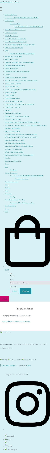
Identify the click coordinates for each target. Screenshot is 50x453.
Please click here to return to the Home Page (16, 321)
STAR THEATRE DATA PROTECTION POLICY (21, 137)
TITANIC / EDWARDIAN (13, 149)
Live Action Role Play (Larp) (13, 101)
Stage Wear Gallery (10, 206)
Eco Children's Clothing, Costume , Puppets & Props (21, 80)
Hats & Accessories (11, 92)
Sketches (7, 158)
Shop (6, 51)
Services (7, 188)
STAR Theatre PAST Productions (15, 30)
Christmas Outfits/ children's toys (15, 66)
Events (7, 164)
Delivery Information (11, 173)
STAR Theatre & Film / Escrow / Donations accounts (21, 134)
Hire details (13, 170)
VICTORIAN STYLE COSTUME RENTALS (29, 27)
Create (28, 365)
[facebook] (27, 428)
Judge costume (9, 95)
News (6, 185)
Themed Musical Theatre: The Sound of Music (19, 146)
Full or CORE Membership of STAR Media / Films (20, 89)
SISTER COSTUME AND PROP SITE (22, 54)
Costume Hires (9, 21)
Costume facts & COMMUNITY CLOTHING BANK (21, 18)
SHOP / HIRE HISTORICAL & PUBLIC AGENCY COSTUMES (25, 125)
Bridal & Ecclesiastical (11, 60)
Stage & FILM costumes (12, 131)
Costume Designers (11, 15)
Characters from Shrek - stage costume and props (19, 62)
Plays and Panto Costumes (13, 119)
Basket (14, 291)
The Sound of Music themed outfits (15, 143)
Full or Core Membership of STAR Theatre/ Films (20, 45)
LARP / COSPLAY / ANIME (14, 48)
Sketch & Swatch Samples (12, 128)
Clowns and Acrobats (11, 68)
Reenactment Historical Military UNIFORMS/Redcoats (22, 122)
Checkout (25, 291)
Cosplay (7, 74)
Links (6, 191)
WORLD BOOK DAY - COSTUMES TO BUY (19, 155)
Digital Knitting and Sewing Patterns (16, 77)
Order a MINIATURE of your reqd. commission (19, 104)
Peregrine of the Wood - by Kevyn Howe (17, 116)
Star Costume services (11, 182)
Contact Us (8, 194)
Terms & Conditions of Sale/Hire (15, 200)
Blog (6, 167)
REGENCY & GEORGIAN (13, 57)
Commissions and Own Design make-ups (17, 71)
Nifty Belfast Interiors (11, 36)
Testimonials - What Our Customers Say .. (22, 203)
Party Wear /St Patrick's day (13, 113)
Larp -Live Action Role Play (13, 161)
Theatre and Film (15, 24)
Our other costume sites (22, 179)
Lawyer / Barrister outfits (12, 98)
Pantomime (8, 110)
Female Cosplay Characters (13, 83)
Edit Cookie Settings (8, 365)
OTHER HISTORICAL (13, 107)
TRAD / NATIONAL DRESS (14, 152)
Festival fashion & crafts (12, 86)
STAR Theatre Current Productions (16, 42)
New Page (13, 197)
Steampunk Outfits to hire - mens (14, 140)
